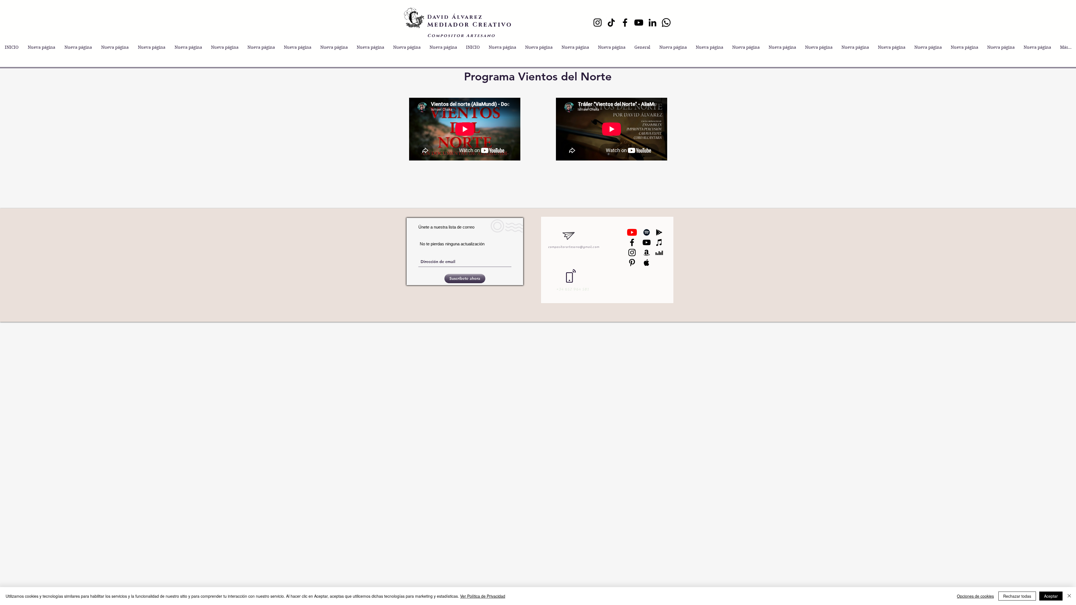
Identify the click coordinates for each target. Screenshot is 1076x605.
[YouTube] (638, 22)
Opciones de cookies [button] (975, 596)
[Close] (1069, 596)
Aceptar (1051, 596)
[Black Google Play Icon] (659, 232)
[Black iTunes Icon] (659, 242)
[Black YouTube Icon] (646, 242)
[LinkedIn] (652, 22)
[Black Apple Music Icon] (646, 262)
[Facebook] (625, 22)
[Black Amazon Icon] (646, 252)
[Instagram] (597, 22)
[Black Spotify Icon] (646, 232)
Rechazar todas (1017, 596)
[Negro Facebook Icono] (632, 242)
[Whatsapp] (666, 22)
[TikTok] (611, 22)
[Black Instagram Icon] (632, 252)
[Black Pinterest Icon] (632, 262)
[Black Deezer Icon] (659, 252)
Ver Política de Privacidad (482, 596)
